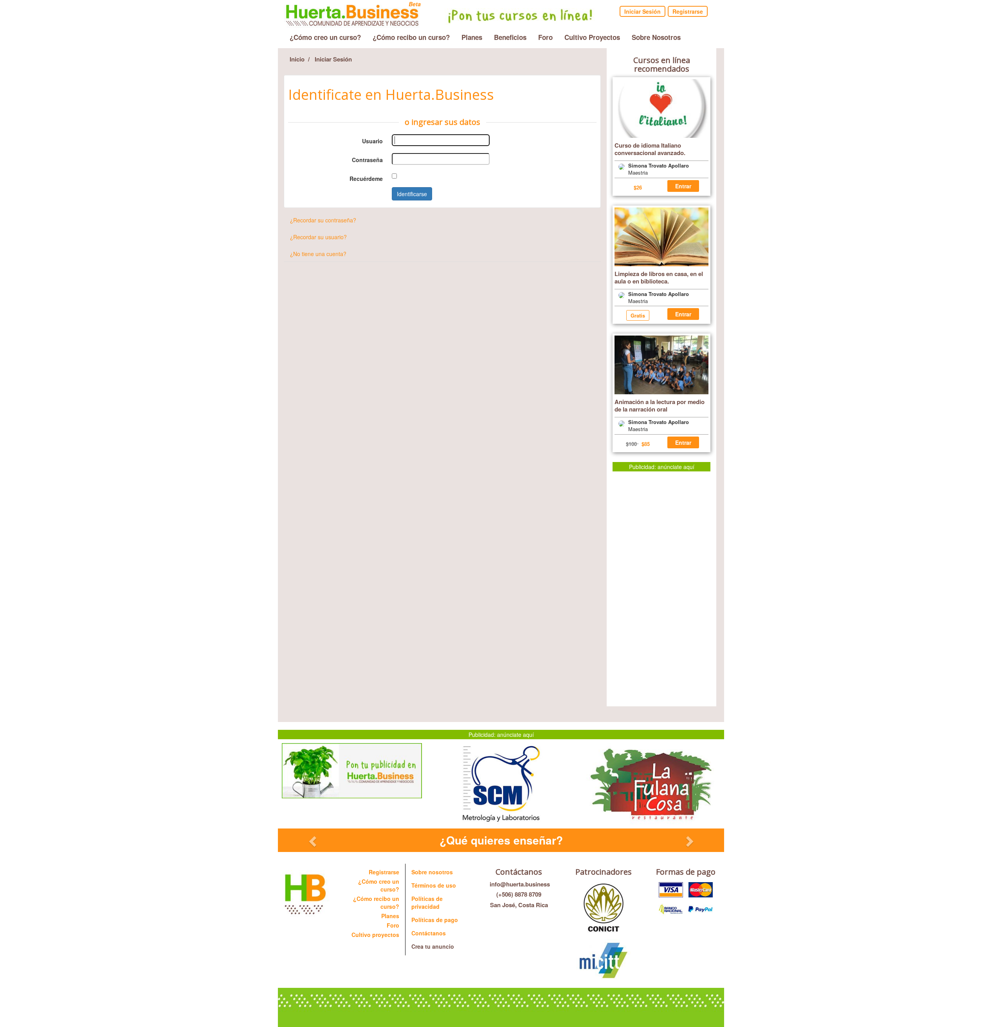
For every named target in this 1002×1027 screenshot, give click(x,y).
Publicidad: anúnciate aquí (661, 467)
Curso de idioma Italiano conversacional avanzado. (650, 149)
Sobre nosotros (432, 872)
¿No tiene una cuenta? (318, 254)
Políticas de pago (434, 920)
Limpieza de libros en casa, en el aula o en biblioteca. (659, 277)
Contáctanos (428, 933)
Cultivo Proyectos (592, 37)
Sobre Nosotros (656, 37)
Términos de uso (433, 885)
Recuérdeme (366, 178)
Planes (471, 37)
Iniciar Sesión (642, 11)
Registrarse (687, 11)
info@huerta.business (519, 884)
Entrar (683, 186)
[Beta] (352, 13)
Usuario (372, 141)
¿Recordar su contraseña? (323, 220)
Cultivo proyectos (375, 935)
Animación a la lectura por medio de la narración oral (660, 405)
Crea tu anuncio (432, 946)
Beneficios (510, 37)
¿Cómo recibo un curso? (411, 37)
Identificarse (412, 194)
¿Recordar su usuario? (318, 237)
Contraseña (367, 160)
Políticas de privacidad (427, 902)
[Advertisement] (661, 588)
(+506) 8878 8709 (518, 894)
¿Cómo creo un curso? (325, 37)
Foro (545, 37)
